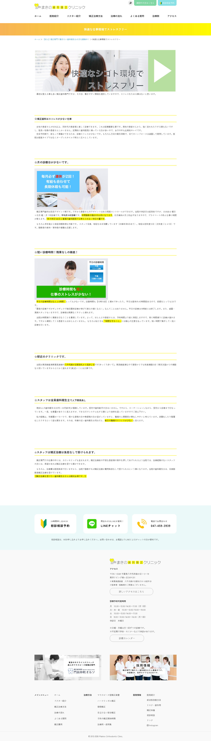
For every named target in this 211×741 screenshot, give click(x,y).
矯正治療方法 (96, 16)
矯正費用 (58, 724)
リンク (150, 720)
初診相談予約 (168, 2)
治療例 (155, 16)
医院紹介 (54, 16)
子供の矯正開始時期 (106, 718)
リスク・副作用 (154, 705)
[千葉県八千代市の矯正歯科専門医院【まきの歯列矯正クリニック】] (59, 6)
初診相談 (151, 715)
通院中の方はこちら (145, 2)
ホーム (37, 16)
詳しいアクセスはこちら (131, 591)
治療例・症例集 (104, 724)
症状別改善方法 (154, 699)
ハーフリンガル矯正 (106, 700)
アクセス (172, 16)
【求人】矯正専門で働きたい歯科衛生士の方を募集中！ (66, 39)
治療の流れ (116, 16)
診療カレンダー (127, 638)
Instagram (153, 725)
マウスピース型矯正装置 (108, 694)
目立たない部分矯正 (106, 712)
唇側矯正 (101, 706)
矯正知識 (151, 710)
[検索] (130, 2)
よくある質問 (137, 16)
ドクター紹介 (74, 16)
